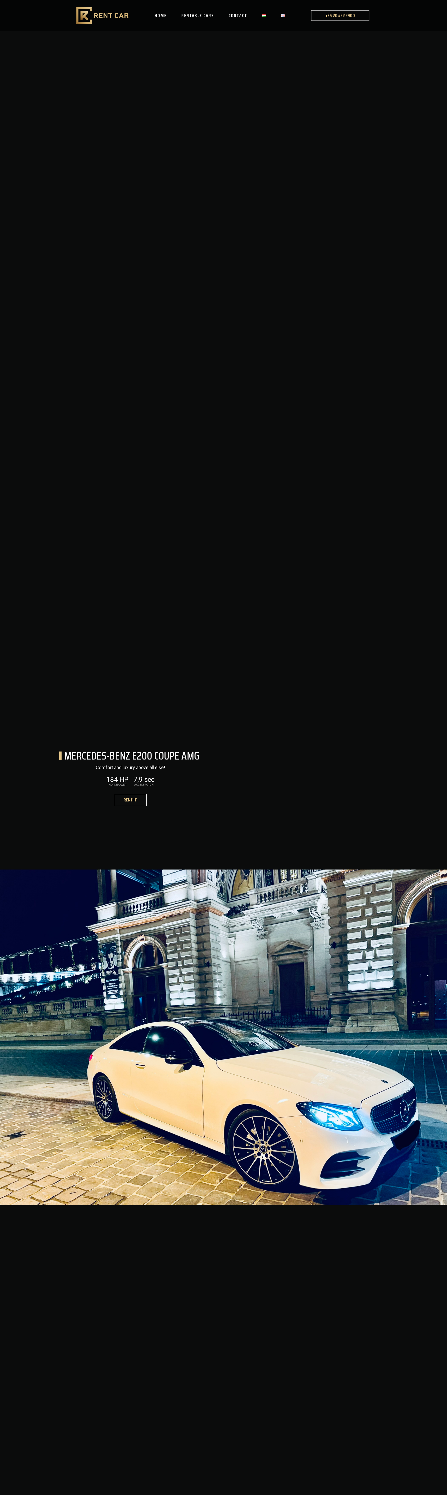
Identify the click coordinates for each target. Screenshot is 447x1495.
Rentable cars (197, 15)
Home (160, 15)
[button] (130, 800)
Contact (238, 15)
